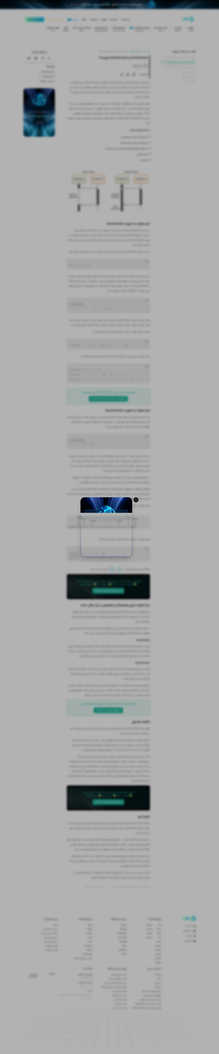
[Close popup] (136, 499)
